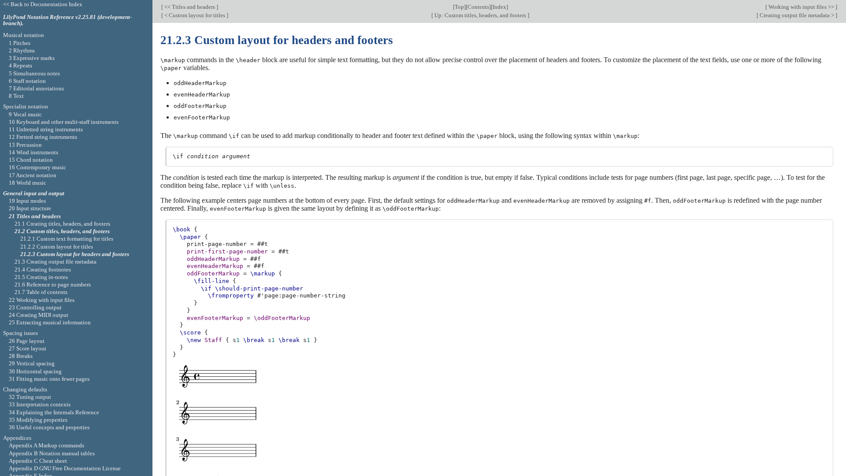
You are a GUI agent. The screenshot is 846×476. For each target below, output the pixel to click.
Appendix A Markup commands (46, 445)
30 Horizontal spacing (35, 371)
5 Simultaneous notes (34, 73)
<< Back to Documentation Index (42, 4)
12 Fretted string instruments (43, 137)
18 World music (27, 182)
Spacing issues (20, 333)
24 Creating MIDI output (38, 315)
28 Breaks (21, 356)
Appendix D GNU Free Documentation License (65, 468)
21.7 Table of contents (41, 292)
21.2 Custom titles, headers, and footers (62, 231)
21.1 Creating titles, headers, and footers (62, 223)
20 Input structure (30, 208)
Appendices (17, 438)
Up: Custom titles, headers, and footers (480, 15)
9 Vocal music (25, 114)
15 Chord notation (31, 159)
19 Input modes (27, 200)
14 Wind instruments (33, 152)
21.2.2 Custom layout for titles (56, 246)
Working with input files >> (801, 7)
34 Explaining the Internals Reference (54, 412)
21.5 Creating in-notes (41, 277)
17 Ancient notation (32, 175)
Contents (478, 7)
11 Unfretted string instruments (46, 129)
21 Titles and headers (35, 216)
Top (459, 7)
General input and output (33, 193)
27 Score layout (27, 348)
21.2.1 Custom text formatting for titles (66, 238)
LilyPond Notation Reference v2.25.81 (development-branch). (67, 20)
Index (499, 7)
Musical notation (23, 35)
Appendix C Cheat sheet (38, 460)
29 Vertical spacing (32, 363)
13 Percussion (25, 144)
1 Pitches (19, 43)
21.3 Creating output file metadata (55, 261)
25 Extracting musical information (50, 322)
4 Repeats (20, 65)
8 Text (16, 96)
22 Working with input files (41, 300)
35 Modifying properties (38, 419)
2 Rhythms (22, 50)
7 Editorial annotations (36, 88)
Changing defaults (25, 389)
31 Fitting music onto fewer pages (49, 379)
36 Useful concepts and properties (49, 427)
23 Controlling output (35, 307)
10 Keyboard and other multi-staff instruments (64, 122)
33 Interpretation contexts (39, 404)
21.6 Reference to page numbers (53, 284)
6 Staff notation (27, 81)
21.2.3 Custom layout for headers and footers (74, 254)
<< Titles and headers (189, 7)
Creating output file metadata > (796, 15)
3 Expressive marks (32, 58)
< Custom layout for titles (194, 15)
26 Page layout (27, 341)
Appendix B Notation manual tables (52, 453)
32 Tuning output (30, 397)
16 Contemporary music (37, 167)
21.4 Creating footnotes (43, 269)
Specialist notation (25, 106)
